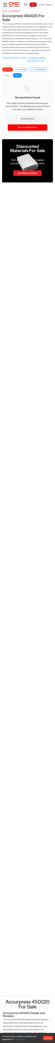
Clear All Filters (28, 119)
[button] (27, 161)
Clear (7, 75)
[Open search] (26, 5)
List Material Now (27, 173)
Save (17, 75)
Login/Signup (45, 5)
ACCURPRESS (14, 11)
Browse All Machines (27, 127)
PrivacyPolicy (19, 1039)
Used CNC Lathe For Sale (14, 58)
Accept (48, 1038)
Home (4, 11)
